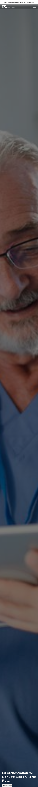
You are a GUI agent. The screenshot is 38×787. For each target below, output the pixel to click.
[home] (8, 6)
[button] (34, 7)
